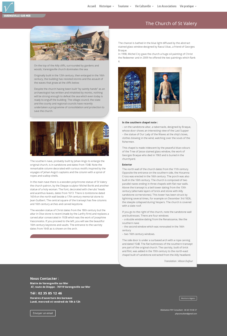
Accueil (92, 6)
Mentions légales (188, 298)
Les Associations (167, 6)
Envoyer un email (43, 313)
